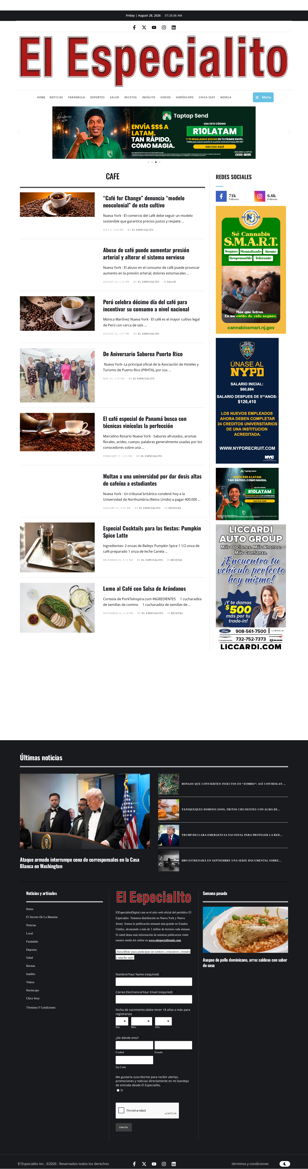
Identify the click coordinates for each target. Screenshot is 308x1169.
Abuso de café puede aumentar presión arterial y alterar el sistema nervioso (146, 253)
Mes (133, 1027)
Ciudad (120, 1052)
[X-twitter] (144, 27)
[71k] (221, 196)
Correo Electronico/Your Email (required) (144, 992)
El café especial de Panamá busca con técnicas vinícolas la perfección (144, 422)
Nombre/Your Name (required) (137, 974)
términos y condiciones (250, 1163)
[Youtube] (154, 27)
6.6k (271, 195)
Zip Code (121, 1067)
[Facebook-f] (134, 27)
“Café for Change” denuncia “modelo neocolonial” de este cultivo (144, 201)
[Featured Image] (85, 811)
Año (157, 1027)
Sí (121, 1090)
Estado (159, 1052)
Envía (123, 1127)
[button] (18, 131)
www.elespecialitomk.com (165, 940)
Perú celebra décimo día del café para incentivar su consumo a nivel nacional (146, 305)
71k (232, 195)
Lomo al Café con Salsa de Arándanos (144, 588)
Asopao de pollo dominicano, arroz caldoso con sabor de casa (245, 962)
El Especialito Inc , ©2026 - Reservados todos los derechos (63, 1163)
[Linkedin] (173, 27)
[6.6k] (259, 196)
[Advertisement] (141, 698)
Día (118, 1027)
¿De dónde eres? (127, 1038)
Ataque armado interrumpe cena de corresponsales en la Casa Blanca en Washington (79, 863)
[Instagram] (164, 27)
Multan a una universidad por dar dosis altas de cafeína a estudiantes (152, 479)
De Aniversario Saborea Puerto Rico (143, 354)
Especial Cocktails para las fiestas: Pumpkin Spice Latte (152, 531)
